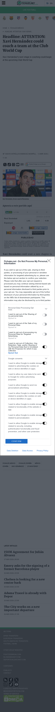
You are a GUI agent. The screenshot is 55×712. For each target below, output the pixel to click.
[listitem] (27, 309)
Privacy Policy (42, 451)
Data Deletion (12, 451)
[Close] (49, 261)
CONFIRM (16, 441)
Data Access (27, 451)
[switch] (45, 315)
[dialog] (27, 356)
